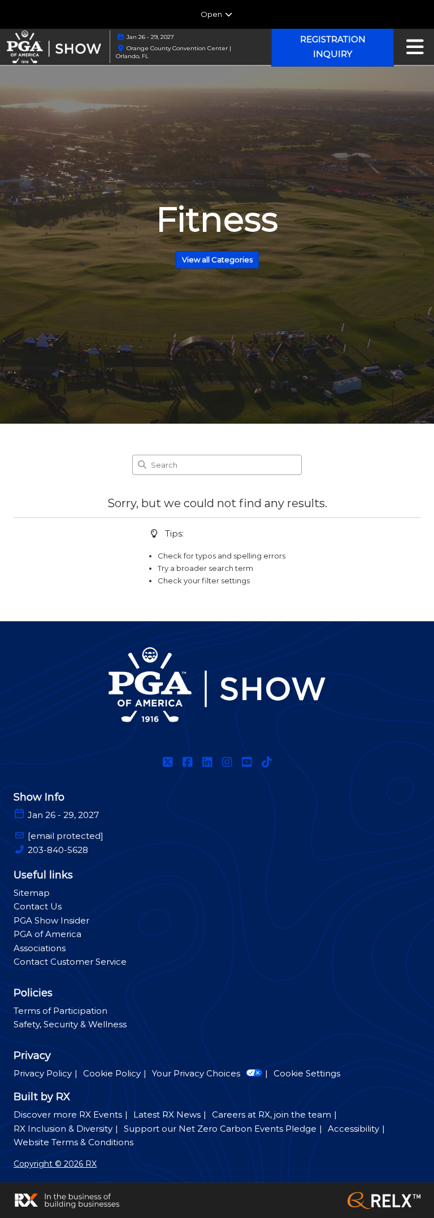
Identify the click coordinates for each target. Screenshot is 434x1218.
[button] (332, 46)
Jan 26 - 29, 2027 (150, 37)
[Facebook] (187, 762)
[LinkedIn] (207, 762)
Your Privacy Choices (196, 1073)
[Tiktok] (266, 762)
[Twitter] (167, 762)
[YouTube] (247, 762)
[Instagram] (227, 762)
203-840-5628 (58, 850)
